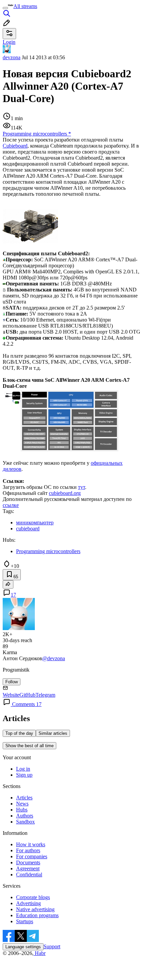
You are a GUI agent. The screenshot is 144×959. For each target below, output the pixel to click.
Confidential (29, 874)
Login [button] (9, 42)
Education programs (37, 915)
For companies (31, 856)
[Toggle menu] (5, 8)
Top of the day (19, 733)
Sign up (24, 775)
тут (81, 487)
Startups (24, 921)
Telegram (45, 695)
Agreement (28, 868)
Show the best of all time (29, 745)
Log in (23, 769)
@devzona (53, 658)
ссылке (11, 505)
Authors (24, 815)
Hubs (21, 809)
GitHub (27, 695)
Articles (24, 797)
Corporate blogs (33, 897)
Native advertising (35, 909)
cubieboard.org (65, 493)
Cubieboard (15, 146)
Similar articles (53, 733)
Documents (28, 862)
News (22, 803)
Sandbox (25, 821)
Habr (39, 953)
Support (52, 946)
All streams (25, 6)
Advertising (28, 903)
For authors (28, 850)
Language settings (23, 946)
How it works (30, 844)
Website (11, 695)
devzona (11, 57)
